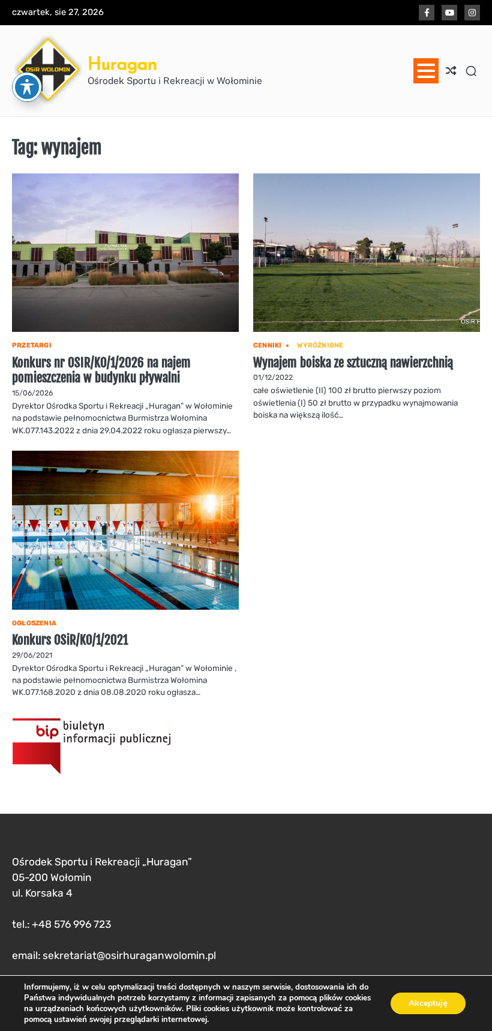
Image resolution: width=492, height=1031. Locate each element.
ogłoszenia (34, 623)
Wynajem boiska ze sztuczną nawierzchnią (353, 362)
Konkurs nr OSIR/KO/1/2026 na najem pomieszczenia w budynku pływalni (101, 370)
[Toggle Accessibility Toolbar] (27, 87)
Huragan (122, 63)
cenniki (267, 345)
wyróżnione (320, 345)
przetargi (32, 345)
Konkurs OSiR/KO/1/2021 (70, 639)
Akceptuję (428, 1003)
